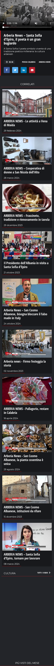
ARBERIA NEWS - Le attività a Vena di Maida (25, 123)
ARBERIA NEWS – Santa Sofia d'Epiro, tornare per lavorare (22, 556)
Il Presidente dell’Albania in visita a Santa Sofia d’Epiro (26, 265)
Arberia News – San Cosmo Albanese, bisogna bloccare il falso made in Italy (25, 314)
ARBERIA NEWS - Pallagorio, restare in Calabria (26, 410)
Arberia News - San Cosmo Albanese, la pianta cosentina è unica (23, 460)
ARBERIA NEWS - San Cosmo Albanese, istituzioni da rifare (22, 509)
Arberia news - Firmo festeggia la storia (25, 363)
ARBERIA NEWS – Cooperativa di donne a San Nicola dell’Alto (24, 170)
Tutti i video (42, 572)
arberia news (44, 62)
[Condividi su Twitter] (15, 71)
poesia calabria (28, 62)
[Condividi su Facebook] (6, 71)
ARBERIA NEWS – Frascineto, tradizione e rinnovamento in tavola (27, 217)
